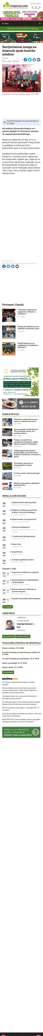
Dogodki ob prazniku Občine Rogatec (26, 598)
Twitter (30, 59)
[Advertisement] (21, 106)
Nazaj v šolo (16, 544)
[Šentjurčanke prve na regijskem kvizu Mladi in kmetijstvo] (8, 355)
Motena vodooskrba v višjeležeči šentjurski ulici (26, 484)
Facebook (25, 59)
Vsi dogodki (7, 607)
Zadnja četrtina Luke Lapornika (24, 502)
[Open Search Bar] (40, 23)
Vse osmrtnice (8, 636)
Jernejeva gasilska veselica (23, 560)
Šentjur (10, 261)
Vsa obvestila (8, 672)
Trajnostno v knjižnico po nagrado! (25, 572)
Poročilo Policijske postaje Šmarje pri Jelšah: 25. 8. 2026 (21, 653)
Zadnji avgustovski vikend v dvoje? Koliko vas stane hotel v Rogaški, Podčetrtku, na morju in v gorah (27, 454)
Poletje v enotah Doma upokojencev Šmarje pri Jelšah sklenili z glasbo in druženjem (26, 442)
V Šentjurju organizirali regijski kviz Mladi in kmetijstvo (27, 312)
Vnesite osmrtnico (22, 636)
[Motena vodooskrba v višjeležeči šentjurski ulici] (7, 486)
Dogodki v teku (9, 568)
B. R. (6, 58)
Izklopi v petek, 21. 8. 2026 (12, 667)
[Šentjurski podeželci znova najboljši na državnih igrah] (8, 338)
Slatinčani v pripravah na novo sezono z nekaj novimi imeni (25, 420)
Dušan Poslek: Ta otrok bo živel (24, 519)
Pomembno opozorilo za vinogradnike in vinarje (23, 464)
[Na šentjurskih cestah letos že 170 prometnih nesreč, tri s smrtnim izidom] (7, 432)
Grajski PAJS (17, 552)
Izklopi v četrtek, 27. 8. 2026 (13, 648)
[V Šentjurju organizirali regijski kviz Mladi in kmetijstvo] (8, 321)
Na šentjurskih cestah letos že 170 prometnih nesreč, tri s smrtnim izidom (26, 431)
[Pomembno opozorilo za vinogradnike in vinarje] (7, 466)
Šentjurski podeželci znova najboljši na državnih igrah (28, 327)
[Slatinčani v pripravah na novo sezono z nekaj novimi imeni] (7, 422)
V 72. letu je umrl (23, 621)
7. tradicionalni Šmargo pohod (23, 536)
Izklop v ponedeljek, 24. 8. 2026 (14, 663)
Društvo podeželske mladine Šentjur (16, 263)
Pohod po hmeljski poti (21, 527)
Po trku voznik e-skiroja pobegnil (27, 473)
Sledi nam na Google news (34, 59)
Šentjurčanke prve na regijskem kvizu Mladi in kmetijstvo (28, 345)
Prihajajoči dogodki (14, 495)
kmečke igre (32, 263)
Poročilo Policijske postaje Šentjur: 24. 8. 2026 (20, 659)
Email (38, 59)
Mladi (6, 261)
